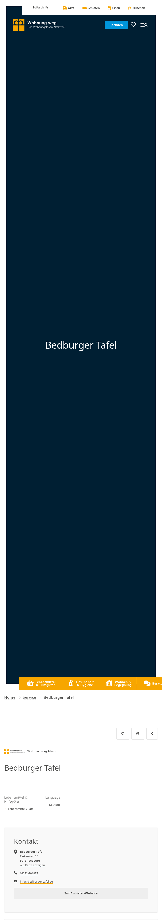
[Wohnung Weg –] (41, 25)
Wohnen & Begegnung (123, 683)
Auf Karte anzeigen (32, 865)
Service (29, 697)
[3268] (122, 734)
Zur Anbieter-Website (81, 893)
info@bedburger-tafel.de (36, 881)
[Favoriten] (133, 25)
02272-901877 (29, 873)
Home (9, 697)
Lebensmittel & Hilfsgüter (45, 683)
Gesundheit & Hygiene (85, 683)
